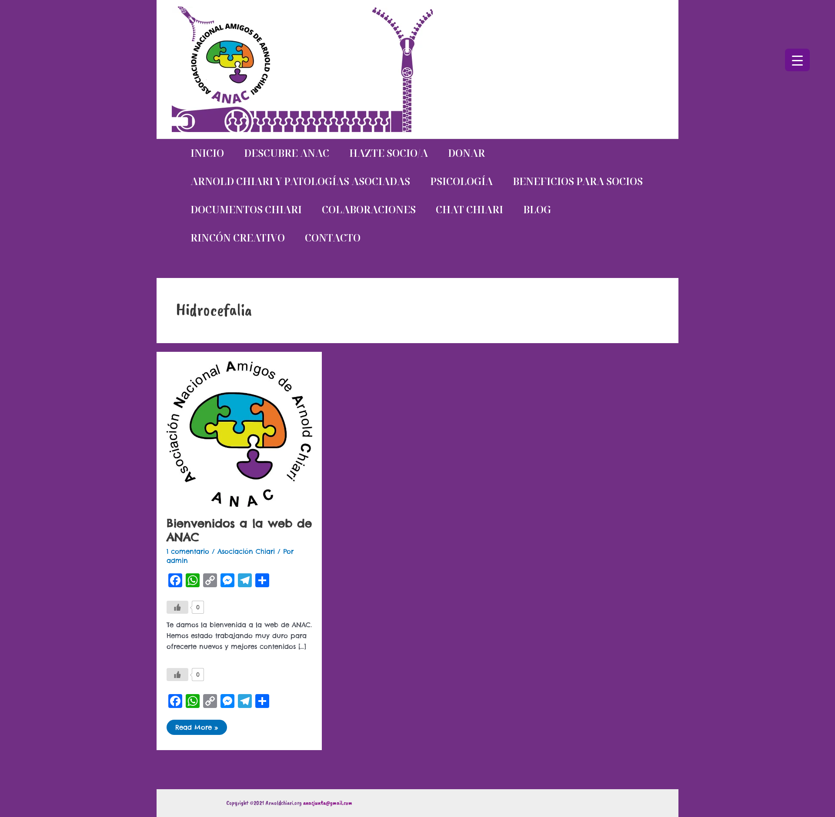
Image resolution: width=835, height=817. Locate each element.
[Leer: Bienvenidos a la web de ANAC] (239, 434)
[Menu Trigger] (797, 60)
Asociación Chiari (246, 551)
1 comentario (188, 551)
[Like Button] (177, 607)
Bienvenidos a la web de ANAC (239, 530)
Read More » (196, 725)
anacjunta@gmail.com (327, 803)
